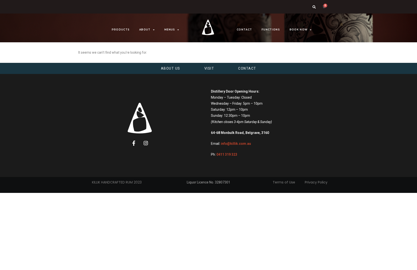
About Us (170, 68)
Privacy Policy (316, 182)
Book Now (298, 29)
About (145, 29)
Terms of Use (284, 182)
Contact (244, 29)
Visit (209, 68)
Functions (271, 29)
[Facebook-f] (134, 143)
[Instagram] (146, 143)
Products (121, 29)
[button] (314, 7)
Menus (169, 29)
